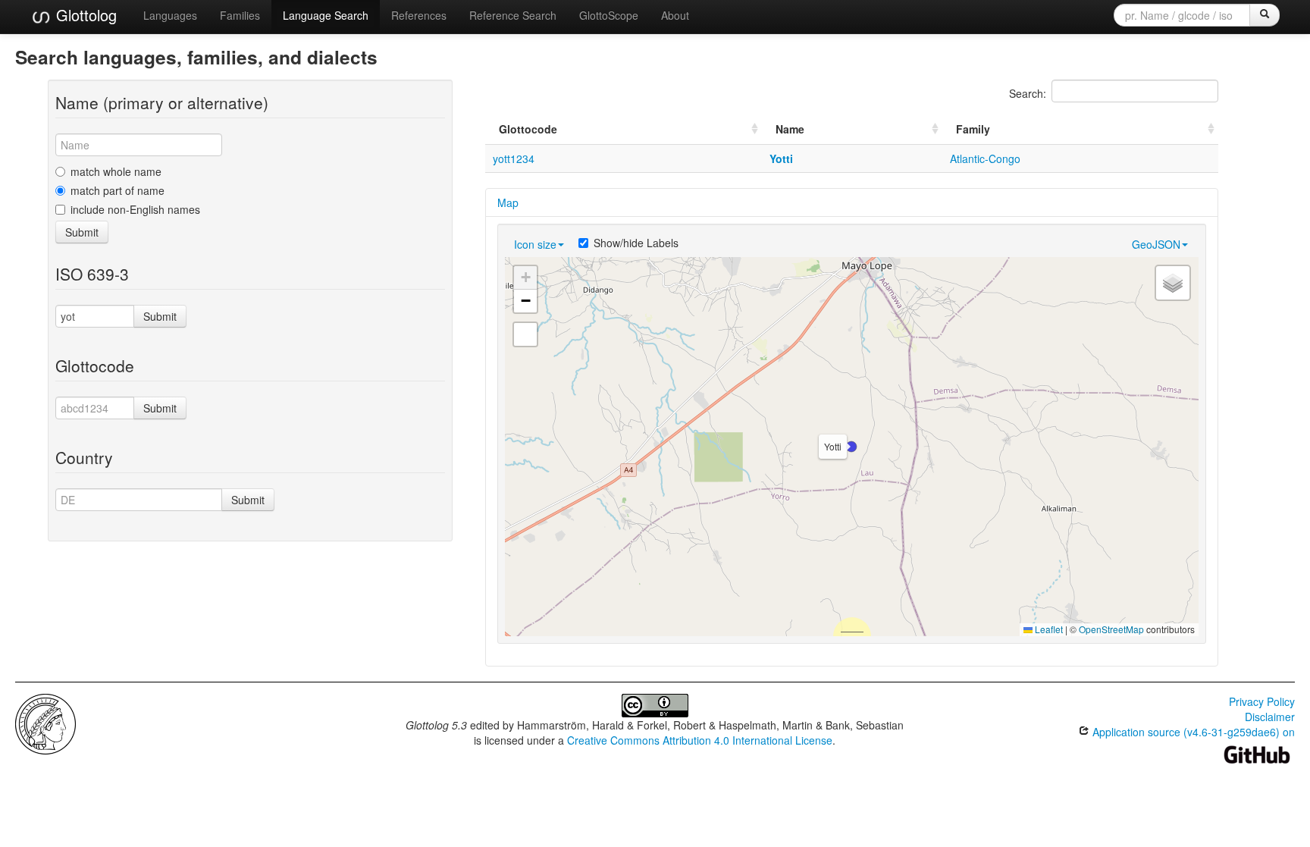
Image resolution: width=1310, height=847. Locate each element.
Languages (170, 15)
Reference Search (512, 15)
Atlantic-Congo (985, 158)
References (419, 15)
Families (240, 15)
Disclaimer (1270, 716)
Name (790, 128)
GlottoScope (608, 15)
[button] (851, 446)
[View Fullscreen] (525, 334)
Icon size (535, 244)
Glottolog (84, 15)
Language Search (325, 15)
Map (508, 202)
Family (973, 128)
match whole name (116, 171)
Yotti (781, 158)
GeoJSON (1156, 244)
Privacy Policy (1262, 701)
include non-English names (135, 209)
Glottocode (528, 128)
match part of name (118, 190)
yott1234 (513, 158)
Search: (1027, 93)
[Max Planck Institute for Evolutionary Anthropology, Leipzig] (45, 722)
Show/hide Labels (636, 242)
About (675, 15)
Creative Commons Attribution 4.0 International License (699, 740)
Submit (82, 232)
